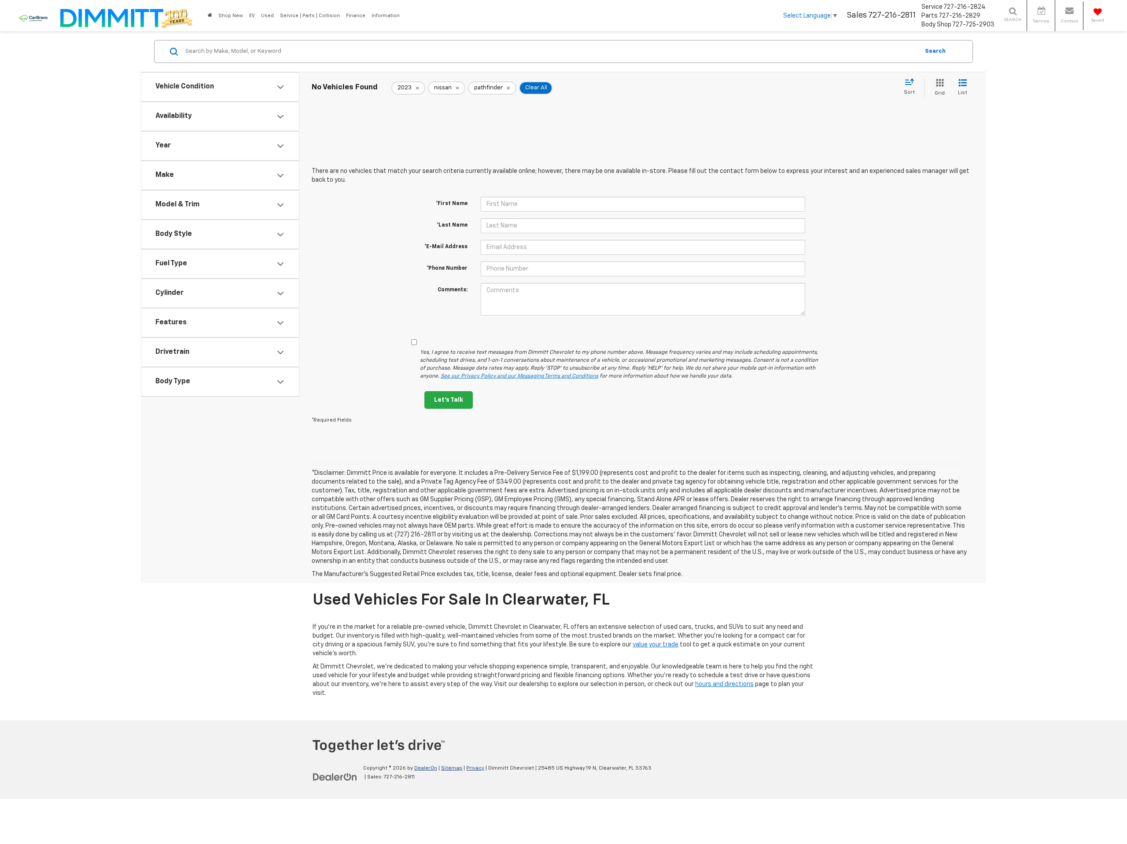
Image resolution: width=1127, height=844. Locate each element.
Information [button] (386, 15)
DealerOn (425, 768)
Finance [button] (355, 15)
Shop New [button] (230, 15)
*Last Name (452, 225)
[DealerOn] (335, 777)
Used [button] (267, 15)
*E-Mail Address (446, 247)
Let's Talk (448, 400)
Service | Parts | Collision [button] (310, 15)
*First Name (452, 203)
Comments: (453, 290)
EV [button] (252, 15)
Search (935, 51)
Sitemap (451, 768)
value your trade (655, 645)
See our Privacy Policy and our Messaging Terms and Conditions (519, 376)
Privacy (475, 768)
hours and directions (724, 684)
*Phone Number (447, 268)
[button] (210, 15)
